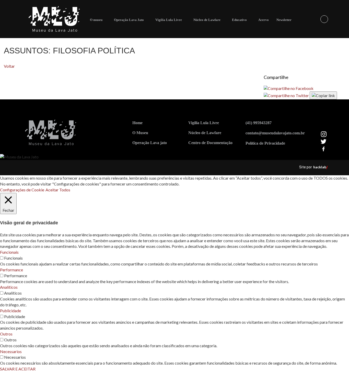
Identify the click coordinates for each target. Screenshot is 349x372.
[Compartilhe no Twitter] (287, 94)
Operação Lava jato (149, 143)
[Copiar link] (323, 95)
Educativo (239, 20)
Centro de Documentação (210, 143)
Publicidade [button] (10, 310)
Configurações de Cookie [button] (22, 189)
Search (324, 19)
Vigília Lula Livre (168, 20)
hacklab (319, 167)
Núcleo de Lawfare (206, 20)
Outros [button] (6, 333)
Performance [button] (11, 269)
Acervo (263, 20)
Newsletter (284, 20)
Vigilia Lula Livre (203, 123)
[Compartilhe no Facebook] (288, 88)
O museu (96, 20)
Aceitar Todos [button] (57, 189)
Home (137, 123)
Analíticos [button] (9, 287)
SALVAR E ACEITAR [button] (18, 368)
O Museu (140, 133)
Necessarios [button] (11, 351)
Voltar (9, 66)
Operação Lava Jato (129, 20)
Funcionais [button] (9, 252)
